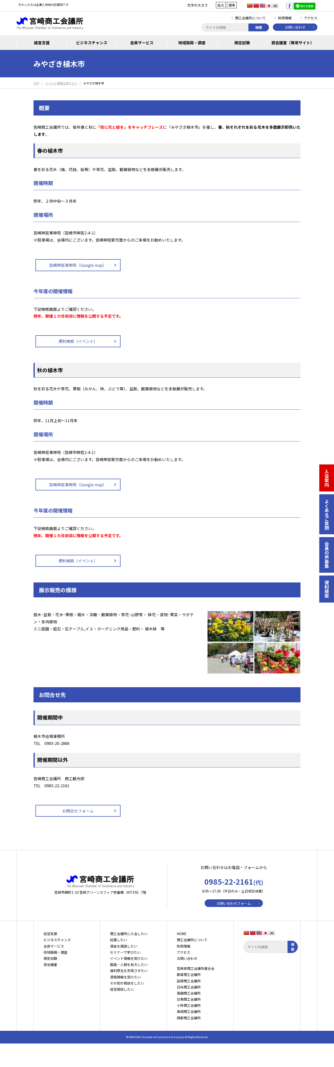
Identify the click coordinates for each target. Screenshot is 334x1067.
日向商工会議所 (189, 987)
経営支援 (42, 43)
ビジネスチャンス (91, 43)
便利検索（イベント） (78, 341)
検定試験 (242, 43)
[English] (263, 5)
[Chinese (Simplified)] (250, 5)
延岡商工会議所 (189, 980)
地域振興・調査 (192, 43)
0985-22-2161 (233, 881)
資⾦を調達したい (123, 946)
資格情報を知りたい (125, 976)
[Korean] (275, 5)
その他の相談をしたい (127, 983)
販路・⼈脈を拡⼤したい (129, 964)
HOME (182, 933)
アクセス (310, 18)
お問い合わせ (295, 27)
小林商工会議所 (189, 1005)
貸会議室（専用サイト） (292, 43)
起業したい (118, 939)
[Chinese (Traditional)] (256, 5)
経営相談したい (122, 989)
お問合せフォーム (78, 811)
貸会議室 (50, 964)
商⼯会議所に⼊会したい (129, 933)
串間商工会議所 (189, 1011)
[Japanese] (269, 5)
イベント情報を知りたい (129, 958)
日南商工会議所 (189, 999)
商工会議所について (250, 18)
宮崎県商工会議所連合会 (195, 968)
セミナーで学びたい (125, 952)
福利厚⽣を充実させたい (129, 970)
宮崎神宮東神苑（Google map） (78, 265)
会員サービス (142, 43)
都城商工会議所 (189, 974)
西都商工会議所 (189, 1017)
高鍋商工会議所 (189, 993)
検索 (258, 27)
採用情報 (285, 18)
